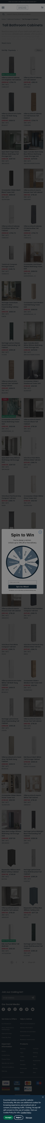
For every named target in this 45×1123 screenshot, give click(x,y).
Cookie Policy (26, 1112)
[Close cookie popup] (43, 1097)
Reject (18, 1117)
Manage (29, 1117)
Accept (8, 1117)
